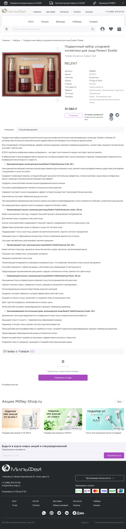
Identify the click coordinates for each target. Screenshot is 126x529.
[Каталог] (7, 29)
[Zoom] (57, 100)
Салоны (89, 11)
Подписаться (114, 455)
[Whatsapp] (111, 115)
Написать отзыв (63, 377)
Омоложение (95, 90)
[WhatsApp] (44, 513)
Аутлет (36, 501)
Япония (92, 83)
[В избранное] (57, 48)
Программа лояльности (98, 478)
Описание (9, 129)
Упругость (119, 90)
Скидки (96, 505)
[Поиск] (93, 29)
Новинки (37, 11)
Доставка (50, 11)
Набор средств (96, 87)
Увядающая (94, 93)
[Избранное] (111, 29)
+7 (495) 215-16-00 (115, 12)
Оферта (84, 522)
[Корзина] (119, 29)
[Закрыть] (123, 3)
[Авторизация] (102, 29)
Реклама (33, 428)
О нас (14, 505)
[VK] (67, 513)
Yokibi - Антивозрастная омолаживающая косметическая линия (104, 99)
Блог (14, 501)
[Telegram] (117, 115)
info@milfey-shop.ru (11, 485)
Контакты (64, 11)
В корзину (73, 115)
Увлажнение (108, 90)
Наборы (97, 501)
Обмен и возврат (60, 505)
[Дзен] (78, 513)
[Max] (51, 513)
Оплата (77, 11)
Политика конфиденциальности (109, 522)
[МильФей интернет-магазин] (14, 10)
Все (119, 401)
